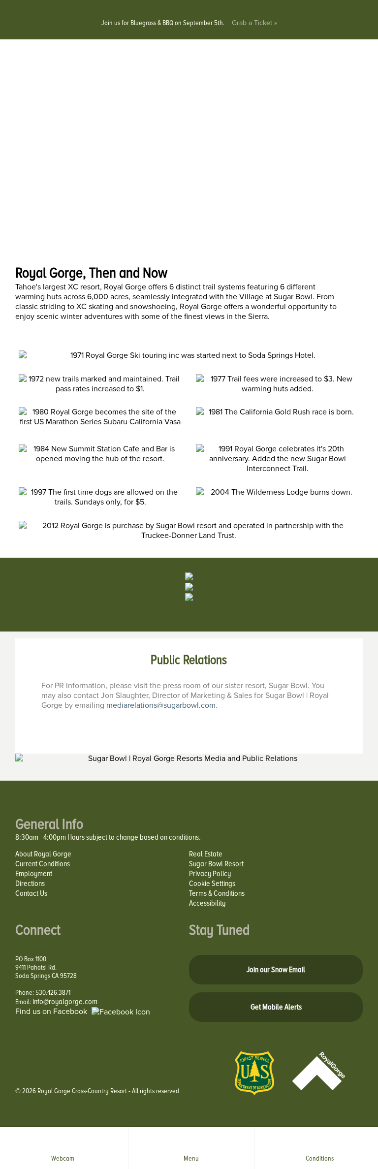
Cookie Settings (212, 883)
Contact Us (31, 893)
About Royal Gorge (43, 854)
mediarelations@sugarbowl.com (161, 705)
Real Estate (205, 854)
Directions (30, 883)
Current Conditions (42, 864)
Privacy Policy (210, 874)
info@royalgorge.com (64, 1002)
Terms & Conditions (217, 893)
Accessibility (207, 903)
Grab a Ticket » (254, 23)
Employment (33, 874)
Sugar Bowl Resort (216, 864)
